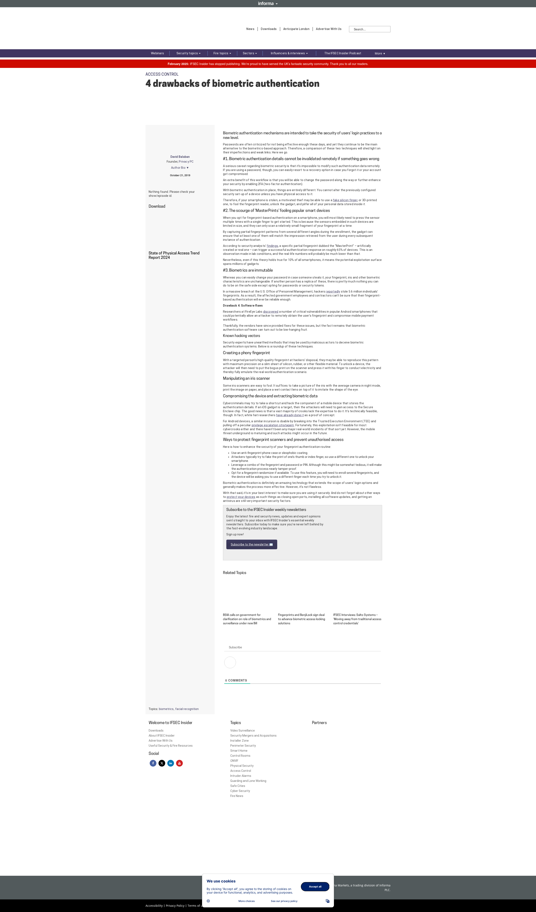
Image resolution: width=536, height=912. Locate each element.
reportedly (333, 291)
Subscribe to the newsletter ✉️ (252, 544)
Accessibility (154, 906)
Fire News (236, 796)
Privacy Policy (175, 906)
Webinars (157, 53)
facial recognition (187, 709)
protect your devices (241, 497)
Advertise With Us (329, 29)
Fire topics (221, 53)
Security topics (188, 53)
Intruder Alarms (240, 775)
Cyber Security (240, 791)
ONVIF (234, 760)
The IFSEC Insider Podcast (342, 53)
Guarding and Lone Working (248, 780)
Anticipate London (296, 29)
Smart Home (238, 750)
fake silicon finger (345, 200)
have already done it (290, 415)
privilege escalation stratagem (273, 425)
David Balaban (180, 156)
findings (272, 245)
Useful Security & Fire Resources (171, 745)
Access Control (240, 770)
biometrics (166, 709)
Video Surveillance (242, 730)
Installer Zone (239, 740)
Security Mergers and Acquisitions (253, 735)
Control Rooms (240, 755)
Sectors (249, 53)
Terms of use (197, 906)
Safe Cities (237, 786)
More (380, 53)
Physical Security (242, 765)
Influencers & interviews (288, 53)
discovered (270, 311)
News (250, 29)
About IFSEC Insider (162, 735)
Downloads (269, 29)
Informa (268, 3)
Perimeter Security (243, 745)
